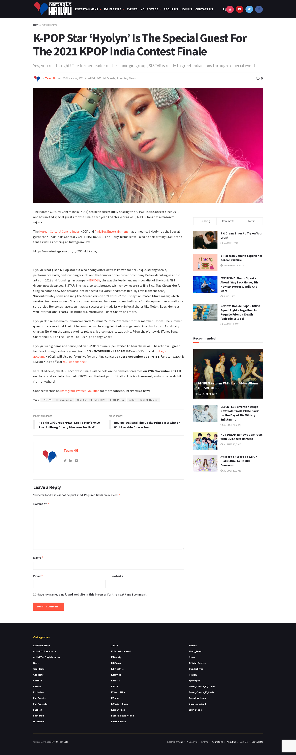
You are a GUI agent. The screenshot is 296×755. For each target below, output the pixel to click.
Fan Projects (40, 703)
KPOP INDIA (117, 399)
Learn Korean (118, 721)
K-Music (115, 680)
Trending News (126, 78)
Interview (38, 721)
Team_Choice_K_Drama (202, 686)
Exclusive (38, 692)
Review (193, 674)
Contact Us (204, 9)
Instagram (67, 391)
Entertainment (86, 9)
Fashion (37, 709)
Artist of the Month (44, 651)
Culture (37, 680)
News (192, 657)
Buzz (36, 662)
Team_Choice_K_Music (201, 692)
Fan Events (39, 698)
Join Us (186, 9)
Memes (193, 645)
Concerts (38, 674)
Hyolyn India (64, 399)
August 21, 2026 (208, 394)
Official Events (49, 24)
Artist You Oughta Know (46, 657)
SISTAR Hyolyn (149, 399)
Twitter (82, 391)
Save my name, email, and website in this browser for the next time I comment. (92, 594)
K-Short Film (118, 692)
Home (36, 24)
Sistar (132, 399)
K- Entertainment (121, 651)
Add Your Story (41, 645)
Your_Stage (195, 709)
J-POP (114, 645)
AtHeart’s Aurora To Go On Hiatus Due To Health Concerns (238, 461)
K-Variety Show (119, 703)
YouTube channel (74, 362)
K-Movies (116, 674)
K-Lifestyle (112, 9)
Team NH (51, 78)
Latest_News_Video (122, 715)
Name (38, 557)
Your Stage (149, 9)
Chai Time (39, 668)
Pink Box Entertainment (111, 231)
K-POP (91, 78)
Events (132, 9)
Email (38, 576)
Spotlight (194, 680)
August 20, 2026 (232, 424)
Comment (41, 504)
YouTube (93, 391)
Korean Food (118, 709)
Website (117, 576)
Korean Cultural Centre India (59, 231)
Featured (38, 715)
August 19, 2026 (232, 470)
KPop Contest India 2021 (91, 399)
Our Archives (196, 668)
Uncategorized (197, 703)
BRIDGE (94, 280)
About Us (171, 9)
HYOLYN (47, 399)
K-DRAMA (116, 662)
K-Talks (115, 698)
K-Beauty (116, 657)
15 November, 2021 (73, 78)
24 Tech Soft (62, 741)
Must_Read (195, 651)
